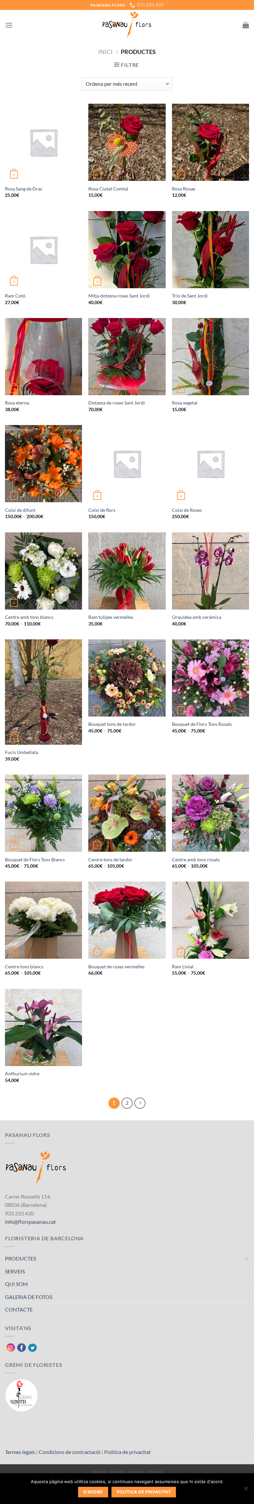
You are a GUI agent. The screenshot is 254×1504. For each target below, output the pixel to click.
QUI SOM (16, 1284)
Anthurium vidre (22, 1073)
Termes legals (20, 1452)
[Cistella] (245, 25)
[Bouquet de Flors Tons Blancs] (43, 813)
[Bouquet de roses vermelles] (126, 920)
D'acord (93, 1491)
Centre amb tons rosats (196, 859)
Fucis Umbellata (21, 752)
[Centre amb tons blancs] (43, 571)
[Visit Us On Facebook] (21, 1346)
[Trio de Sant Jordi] (210, 249)
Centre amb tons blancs (29, 617)
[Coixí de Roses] (210, 463)
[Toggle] (246, 1258)
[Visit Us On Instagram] (10, 1346)
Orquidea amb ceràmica (196, 617)
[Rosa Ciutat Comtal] (126, 142)
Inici (105, 51)
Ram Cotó (15, 295)
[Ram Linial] (210, 920)
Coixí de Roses (187, 510)
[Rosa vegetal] (210, 356)
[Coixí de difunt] (43, 463)
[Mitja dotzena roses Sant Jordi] (126, 249)
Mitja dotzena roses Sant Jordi (119, 295)
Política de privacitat (127, 1452)
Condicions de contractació (70, 1452)
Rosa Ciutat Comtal (108, 188)
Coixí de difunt (20, 510)
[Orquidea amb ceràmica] (210, 571)
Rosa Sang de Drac (24, 188)
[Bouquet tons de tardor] (126, 678)
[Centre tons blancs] (43, 920)
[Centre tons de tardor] (126, 813)
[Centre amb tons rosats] (210, 813)
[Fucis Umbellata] (43, 692)
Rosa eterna (17, 402)
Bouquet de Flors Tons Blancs (35, 859)
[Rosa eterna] (43, 356)
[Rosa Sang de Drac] (43, 142)
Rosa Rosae (183, 188)
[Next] (140, 1103)
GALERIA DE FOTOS (28, 1297)
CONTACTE (19, 1309)
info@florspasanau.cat (30, 1221)
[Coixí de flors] (126, 463)
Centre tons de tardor (110, 859)
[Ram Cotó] (43, 249)
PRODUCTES (20, 1258)
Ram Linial (182, 966)
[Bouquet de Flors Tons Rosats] (210, 678)
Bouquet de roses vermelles (116, 966)
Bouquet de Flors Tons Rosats (202, 724)
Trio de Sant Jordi (190, 295)
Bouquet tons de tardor (112, 724)
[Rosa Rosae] (210, 142)
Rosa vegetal (184, 402)
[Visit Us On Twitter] (32, 1346)
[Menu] (9, 25)
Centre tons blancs (24, 966)
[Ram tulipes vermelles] (126, 571)
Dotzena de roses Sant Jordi (116, 402)
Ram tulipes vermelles (110, 617)
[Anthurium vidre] (43, 1027)
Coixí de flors (101, 510)
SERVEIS (15, 1271)
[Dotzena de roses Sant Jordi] (126, 356)
